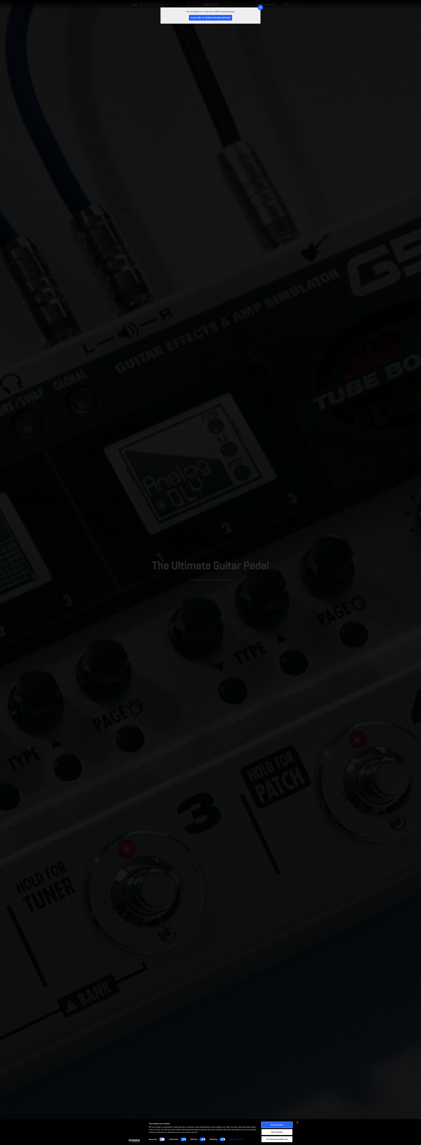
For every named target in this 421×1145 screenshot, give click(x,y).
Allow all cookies (276, 1125)
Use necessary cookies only (277, 1139)
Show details (234, 1139)
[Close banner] (297, 1122)
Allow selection (277, 1132)
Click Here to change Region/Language (210, 18)
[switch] (183, 1139)
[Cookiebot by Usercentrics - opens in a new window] (134, 1140)
